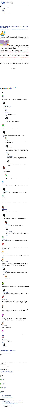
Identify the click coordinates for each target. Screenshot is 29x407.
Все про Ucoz (2, 391)
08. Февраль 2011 (2, 29)
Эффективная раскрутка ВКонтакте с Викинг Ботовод (6, 372)
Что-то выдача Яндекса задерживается (6, 396)
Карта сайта (3, 11)
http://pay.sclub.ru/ (10, 106)
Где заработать (3, 8)
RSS (11, 87)
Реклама (3, 10)
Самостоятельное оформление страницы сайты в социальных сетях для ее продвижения (12, 400)
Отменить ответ (13, 350)
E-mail (1, 354)
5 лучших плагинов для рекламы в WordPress (7, 397)
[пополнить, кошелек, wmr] (3, 36)
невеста (24, 36)
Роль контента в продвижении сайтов (6, 395)
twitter (17, 87)
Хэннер (10, 350)
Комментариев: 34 (7, 29)
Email (14, 87)
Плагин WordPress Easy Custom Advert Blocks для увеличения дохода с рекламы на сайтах (12, 402)
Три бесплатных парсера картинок (6, 401)
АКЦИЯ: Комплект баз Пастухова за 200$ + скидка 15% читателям (10, 403)
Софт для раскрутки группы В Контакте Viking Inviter (6, 371)
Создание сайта (23, 29)
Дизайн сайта (2, 379)
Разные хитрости (3, 388)
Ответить (4, 108)
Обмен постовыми (4, 9)
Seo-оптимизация (3, 380)
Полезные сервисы (19, 29)
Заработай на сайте (14, 29)
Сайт (0, 355)
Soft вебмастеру (3, 383)
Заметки (2, 392)
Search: (1, 6)
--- (0, 404)
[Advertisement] (14, 19)
